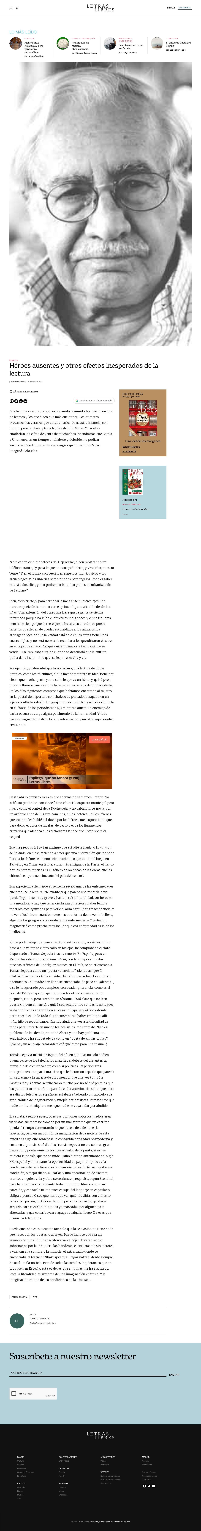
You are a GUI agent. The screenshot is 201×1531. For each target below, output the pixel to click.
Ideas (61, 1491)
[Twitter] (16, 401)
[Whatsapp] (25, 401)
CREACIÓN (64, 1468)
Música (20, 1494)
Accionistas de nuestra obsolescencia (80, 45)
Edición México (131, 446)
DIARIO (20, 1457)
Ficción (62, 1476)
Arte (19, 1498)
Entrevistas (64, 1461)
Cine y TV (21, 1487)
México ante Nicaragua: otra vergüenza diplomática (33, 47)
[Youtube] (153, 1486)
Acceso (145, 1461)
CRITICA (21, 1483)
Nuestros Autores (149, 1476)
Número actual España (110, 1479)
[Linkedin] (21, 401)
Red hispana (125, 38)
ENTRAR (171, 8)
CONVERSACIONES (68, 1457)
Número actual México (110, 1476)
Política (29, 38)
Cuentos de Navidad (135, 509)
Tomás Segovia (19, 1297)
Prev (123, 422)
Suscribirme (147, 1464)
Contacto (146, 1479)
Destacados (105, 1483)
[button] (11, 8)
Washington (126, 41)
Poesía (62, 1472)
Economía (21, 1468)
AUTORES (143, 1338)
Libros (19, 1491)
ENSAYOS (63, 1483)
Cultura (20, 1461)
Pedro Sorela (40, 1318)
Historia (62, 1487)
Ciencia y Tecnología (83, 38)
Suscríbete (129, 451)
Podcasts (104, 1464)
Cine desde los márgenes (142, 441)
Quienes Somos (148, 1472)
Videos (103, 1461)
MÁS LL (145, 1457)
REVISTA (104, 1472)
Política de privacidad (120, 1521)
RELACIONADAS (52, 1338)
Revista (13, 360)
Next (162, 422)
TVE (35, 1297)
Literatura (172, 38)
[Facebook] (12, 401)
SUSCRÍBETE (185, 8)
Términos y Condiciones (100, 1521)
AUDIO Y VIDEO (107, 1457)
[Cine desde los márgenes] (143, 420)
